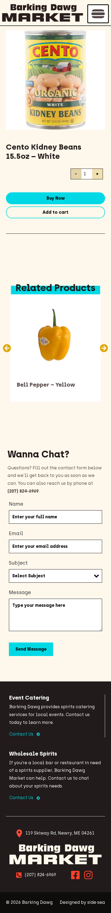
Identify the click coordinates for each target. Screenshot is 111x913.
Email (16, 533)
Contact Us (21, 734)
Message (20, 592)
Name (16, 504)
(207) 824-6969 (40, 874)
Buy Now (55, 198)
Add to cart (55, 212)
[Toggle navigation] (98, 13)
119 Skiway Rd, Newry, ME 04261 (59, 833)
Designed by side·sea (82, 902)
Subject (18, 563)
